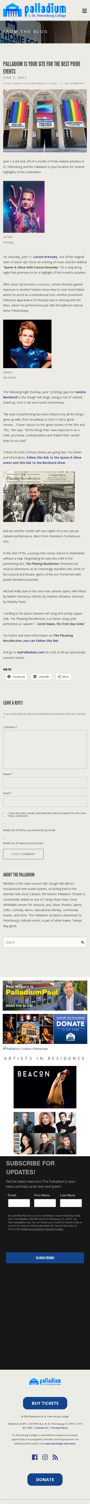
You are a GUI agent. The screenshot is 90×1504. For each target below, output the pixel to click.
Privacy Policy (59, 1427)
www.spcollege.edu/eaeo (60, 1443)
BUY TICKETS (45, 1403)
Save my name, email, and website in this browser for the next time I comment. (47, 814)
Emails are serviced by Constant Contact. (42, 1229)
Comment (10, 727)
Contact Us (41, 1427)
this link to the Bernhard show (42, 463)
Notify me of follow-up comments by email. (29, 830)
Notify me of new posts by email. (23, 843)
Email (7, 793)
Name (8, 774)
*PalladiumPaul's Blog (39, 83)
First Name (42, 1195)
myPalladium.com (30, 652)
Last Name (67, 1195)
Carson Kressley (45, 257)
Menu (84, 9)
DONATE (45, 1479)
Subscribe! (45, 1258)
